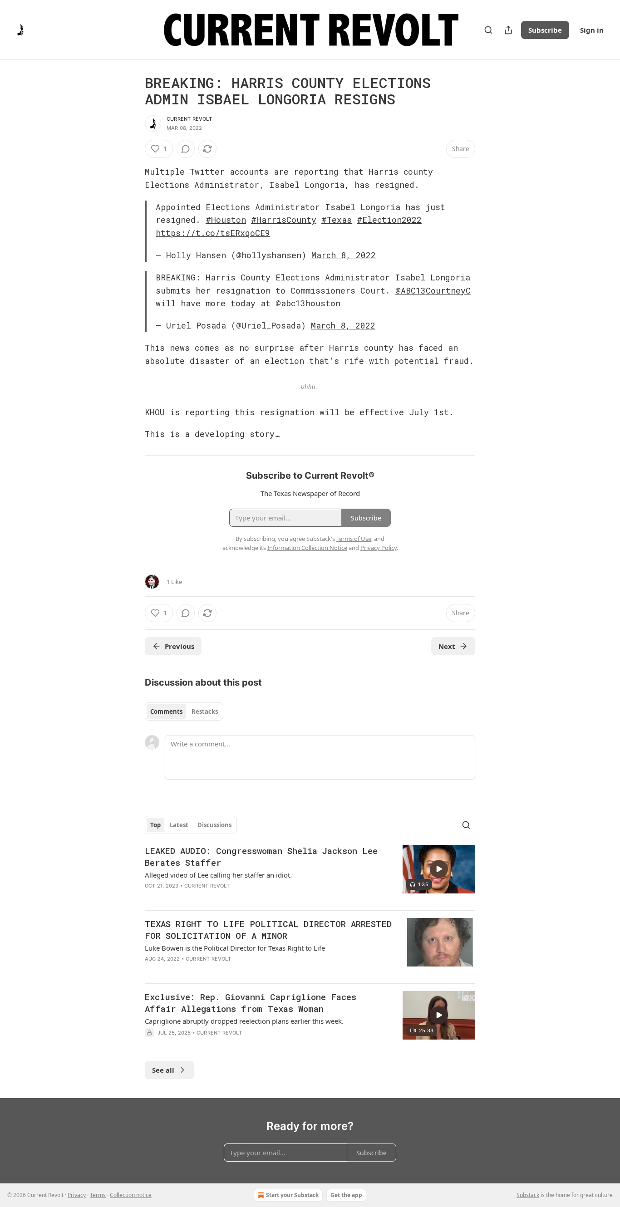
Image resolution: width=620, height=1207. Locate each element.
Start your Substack (292, 1195)
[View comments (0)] (186, 149)
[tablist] (184, 711)
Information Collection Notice (307, 548)
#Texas (336, 219)
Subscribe (545, 29)
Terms (98, 1195)
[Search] (488, 30)
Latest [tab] (179, 825)
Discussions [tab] (214, 825)
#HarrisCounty (283, 219)
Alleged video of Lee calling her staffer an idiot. (218, 874)
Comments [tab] (166, 711)
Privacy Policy (378, 548)
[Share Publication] (508, 30)
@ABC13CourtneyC (433, 290)
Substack (528, 1195)
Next (446, 646)
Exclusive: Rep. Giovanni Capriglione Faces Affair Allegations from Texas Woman (250, 1002)
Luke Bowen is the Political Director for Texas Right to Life (235, 947)
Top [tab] (155, 825)
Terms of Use (353, 539)
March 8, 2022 (343, 255)
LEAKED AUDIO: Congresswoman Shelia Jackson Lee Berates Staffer (261, 856)
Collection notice (131, 1195)
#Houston (226, 219)
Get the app (346, 1195)
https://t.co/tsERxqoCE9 (213, 232)
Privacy (77, 1195)
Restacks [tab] (205, 711)
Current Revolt (189, 119)
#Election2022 (389, 219)
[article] (310, 874)
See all (163, 1070)
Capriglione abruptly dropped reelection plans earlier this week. (244, 1020)
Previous (179, 646)
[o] (439, 869)
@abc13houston (308, 303)
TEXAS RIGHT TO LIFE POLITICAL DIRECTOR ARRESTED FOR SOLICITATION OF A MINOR (268, 929)
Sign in (592, 29)
